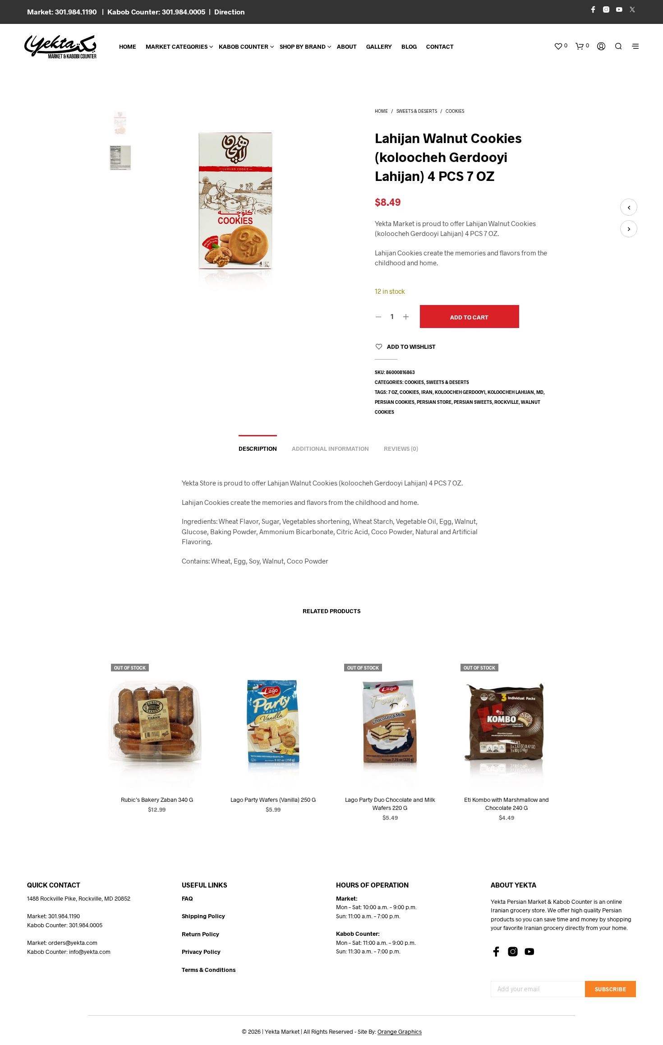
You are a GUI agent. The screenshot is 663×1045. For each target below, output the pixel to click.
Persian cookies (394, 402)
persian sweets (473, 402)
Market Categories (176, 46)
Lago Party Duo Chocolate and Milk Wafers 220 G (390, 803)
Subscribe (610, 989)
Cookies (455, 111)
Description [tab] (258, 448)
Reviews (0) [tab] (401, 448)
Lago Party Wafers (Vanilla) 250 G (273, 799)
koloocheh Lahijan (511, 392)
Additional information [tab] (330, 448)
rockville (506, 402)
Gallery (379, 46)
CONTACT (440, 46)
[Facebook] (496, 951)
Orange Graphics (400, 1031)
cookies (409, 392)
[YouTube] (529, 951)
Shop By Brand (303, 46)
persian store (434, 402)
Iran (427, 392)
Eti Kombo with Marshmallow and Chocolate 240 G (506, 803)
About (347, 46)
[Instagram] (512, 951)
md (539, 392)
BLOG (409, 46)
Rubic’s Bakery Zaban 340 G (157, 799)
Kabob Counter (243, 46)
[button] (560, 45)
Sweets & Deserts (416, 111)
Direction (229, 11)
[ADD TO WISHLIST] (157, 771)
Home (127, 46)
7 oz (392, 392)
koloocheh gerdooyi (460, 392)
